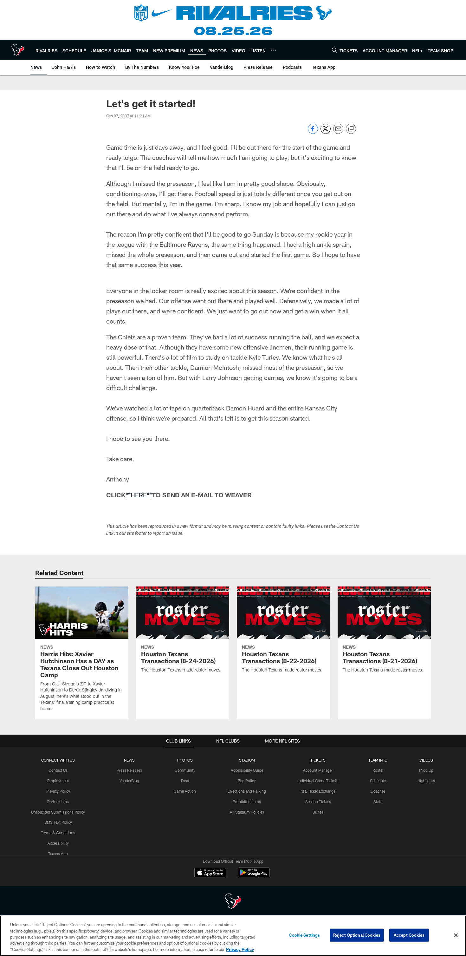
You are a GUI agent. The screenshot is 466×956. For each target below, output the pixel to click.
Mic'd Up (426, 770)
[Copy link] (351, 129)
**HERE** (139, 495)
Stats (377, 801)
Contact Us (58, 770)
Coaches (378, 791)
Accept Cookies (409, 935)
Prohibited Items (247, 801)
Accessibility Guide (247, 770)
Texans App (58, 853)
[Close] (456, 935)
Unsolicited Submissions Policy (58, 812)
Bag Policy (247, 780)
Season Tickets (318, 801)
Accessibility (58, 843)
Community (185, 770)
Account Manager (318, 770)
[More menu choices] (273, 50)
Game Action (185, 791)
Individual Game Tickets (318, 780)
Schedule (378, 780)
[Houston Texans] (233, 902)
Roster (378, 770)
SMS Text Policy (58, 822)
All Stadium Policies (247, 812)
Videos (426, 760)
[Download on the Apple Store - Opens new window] (210, 873)
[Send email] (338, 132)
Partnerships (58, 801)
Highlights (426, 780)
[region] (233, 935)
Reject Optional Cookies (356, 935)
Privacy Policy (58, 791)
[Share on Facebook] (313, 132)
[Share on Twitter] (325, 132)
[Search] (334, 50)
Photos (185, 760)
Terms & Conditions (58, 832)
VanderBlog (129, 780)
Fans (185, 780)
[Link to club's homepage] (17, 49)
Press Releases (129, 770)
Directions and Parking (247, 791)
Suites (318, 812)
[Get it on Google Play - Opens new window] (254, 875)
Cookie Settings (304, 935)
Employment (58, 780)
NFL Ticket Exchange (318, 791)
